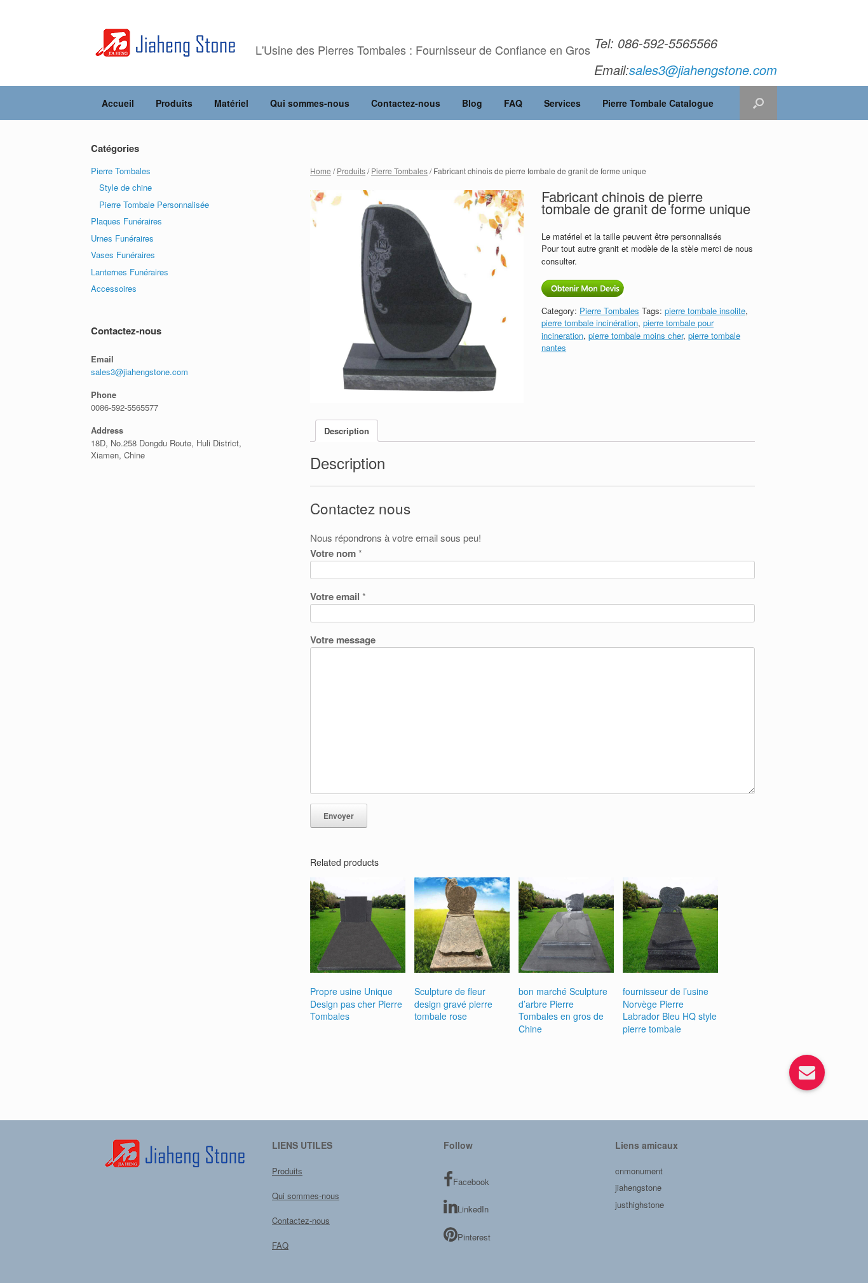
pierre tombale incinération (589, 323)
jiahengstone (638, 1187)
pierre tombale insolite (705, 311)
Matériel (231, 103)
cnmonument (639, 1171)
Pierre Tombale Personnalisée (154, 204)
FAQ (513, 103)
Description (346, 431)
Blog (472, 103)
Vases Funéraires (123, 255)
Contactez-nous (405, 103)
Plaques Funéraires (126, 221)
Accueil (118, 103)
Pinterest (474, 1237)
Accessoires (114, 288)
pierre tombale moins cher (635, 335)
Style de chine (125, 187)
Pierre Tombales (399, 170)
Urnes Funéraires (122, 238)
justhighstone (639, 1204)
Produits (174, 103)
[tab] (346, 431)
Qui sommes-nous (309, 103)
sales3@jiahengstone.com (139, 372)
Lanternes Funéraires (129, 272)
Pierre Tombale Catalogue (658, 103)
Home (320, 170)
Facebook (471, 1182)
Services (562, 103)
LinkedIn (473, 1209)
